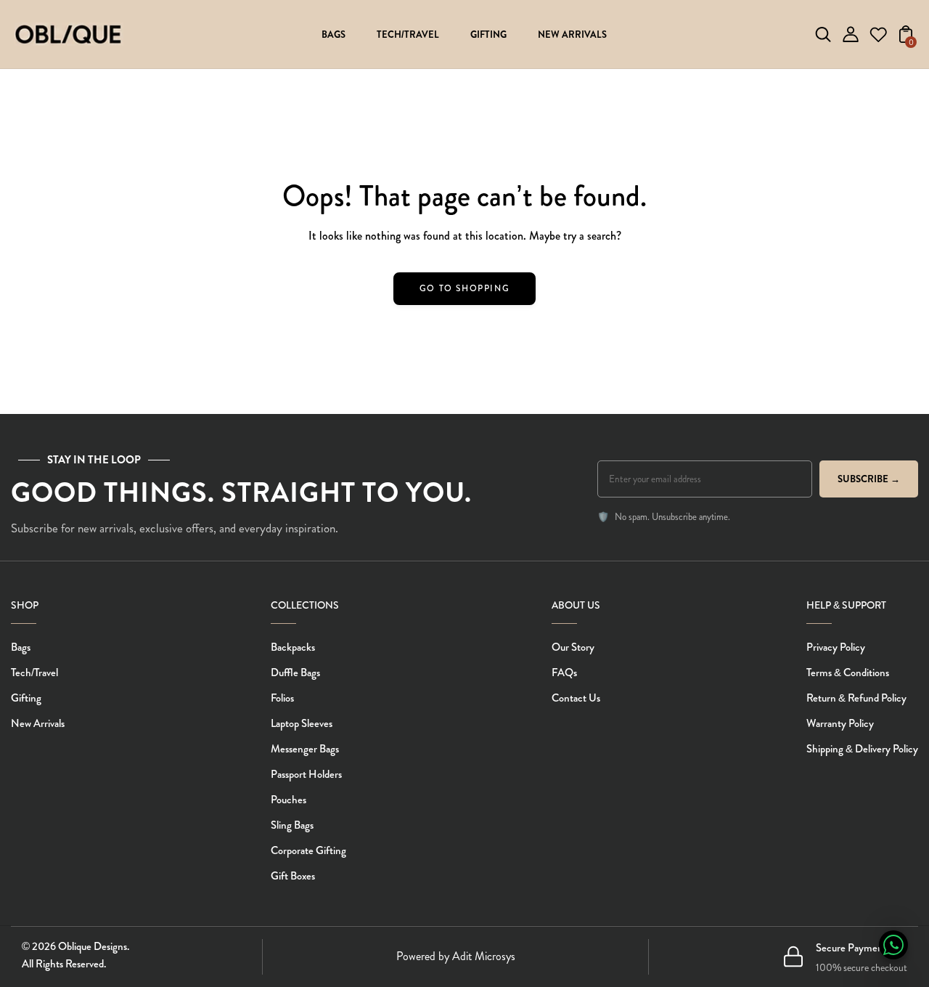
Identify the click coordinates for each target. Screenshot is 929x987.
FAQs (564, 673)
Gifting (26, 698)
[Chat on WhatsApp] (893, 944)
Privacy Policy (835, 647)
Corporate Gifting (308, 850)
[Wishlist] (878, 39)
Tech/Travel (34, 673)
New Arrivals (38, 723)
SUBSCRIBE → (869, 479)
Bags (20, 647)
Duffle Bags (295, 673)
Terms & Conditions (847, 673)
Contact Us (576, 698)
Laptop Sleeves (301, 723)
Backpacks (293, 647)
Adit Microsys (483, 956)
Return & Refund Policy (856, 698)
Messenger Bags (305, 749)
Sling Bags (292, 825)
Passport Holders (306, 774)
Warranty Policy (840, 723)
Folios (282, 698)
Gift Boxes (293, 876)
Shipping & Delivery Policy (862, 749)
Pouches (288, 800)
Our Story (573, 647)
